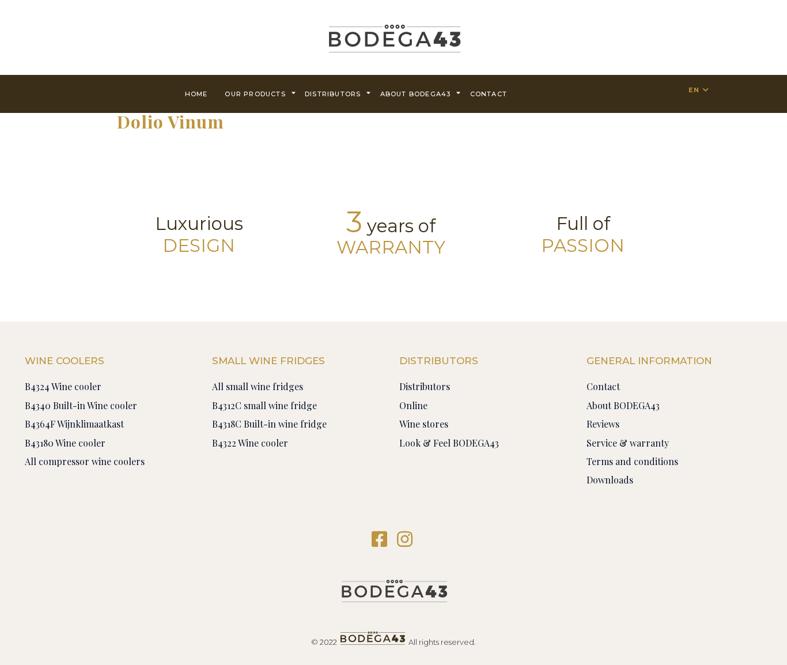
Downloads (610, 480)
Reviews (603, 424)
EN (693, 90)
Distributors (333, 94)
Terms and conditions (632, 461)
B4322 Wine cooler (250, 443)
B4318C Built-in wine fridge (269, 424)
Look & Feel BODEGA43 (449, 443)
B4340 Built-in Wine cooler (81, 405)
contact (488, 94)
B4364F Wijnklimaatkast (74, 424)
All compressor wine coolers (85, 461)
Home (196, 94)
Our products (255, 94)
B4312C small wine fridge (264, 405)
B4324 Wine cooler (63, 386)
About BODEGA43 (415, 94)
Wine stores (423, 424)
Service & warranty (628, 443)
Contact (603, 386)
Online (413, 405)
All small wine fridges (257, 386)
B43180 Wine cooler (65, 443)
